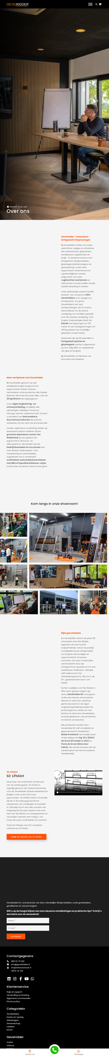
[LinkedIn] (9, 979)
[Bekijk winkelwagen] (100, 4)
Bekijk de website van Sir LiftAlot (26, 836)
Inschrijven (16, 936)
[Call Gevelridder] (54, 1050)
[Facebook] (21, 979)
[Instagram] (15, 979)
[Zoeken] (96, 4)
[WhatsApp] (32, 979)
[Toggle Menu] (90, 4)
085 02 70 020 (17, 961)
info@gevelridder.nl (20, 964)
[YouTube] (27, 979)
